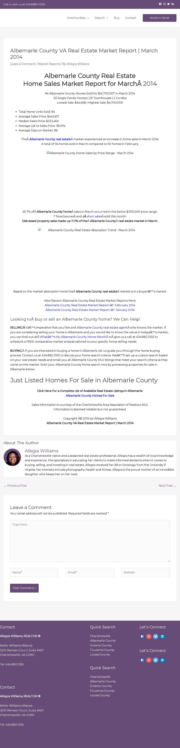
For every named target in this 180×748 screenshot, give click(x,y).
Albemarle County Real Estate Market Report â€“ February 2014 (90, 305)
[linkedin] (163, 636)
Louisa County (100, 654)
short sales (94, 216)
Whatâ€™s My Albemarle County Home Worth (73, 337)
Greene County (101, 645)
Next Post (167, 485)
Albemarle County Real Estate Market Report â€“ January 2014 (90, 310)
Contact (130, 18)
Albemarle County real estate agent (102, 327)
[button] (159, 18)
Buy (117, 18)
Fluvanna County (102, 650)
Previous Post (15, 485)
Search (100, 18)
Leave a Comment (23, 64)
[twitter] (169, 4)
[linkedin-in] (173, 4)
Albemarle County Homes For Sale (90, 395)
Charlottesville (100, 636)
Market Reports (49, 64)
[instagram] (165, 4)
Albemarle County (103, 640)
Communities (76, 18)
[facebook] (160, 4)
